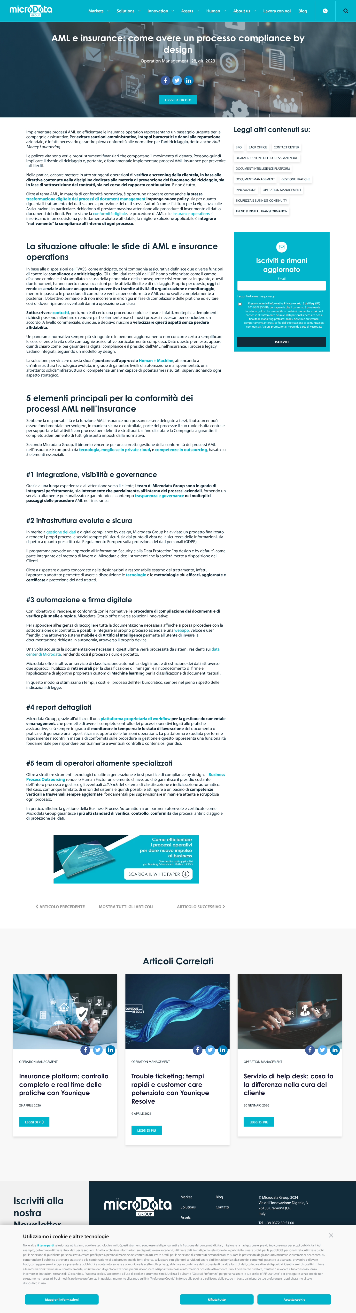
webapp (181, 630)
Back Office (257, 147)
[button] (331, 1235)
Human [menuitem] (213, 11)
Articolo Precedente (62, 906)
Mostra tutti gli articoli (126, 906)
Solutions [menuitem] (125, 11)
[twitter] (177, 80)
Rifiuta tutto (217, 1299)
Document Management (255, 179)
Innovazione (246, 190)
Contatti (222, 1207)
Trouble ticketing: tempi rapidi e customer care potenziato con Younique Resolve (170, 1088)
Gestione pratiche (295, 179)
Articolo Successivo (199, 906)
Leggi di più (34, 1122)
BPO (239, 147)
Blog (219, 1197)
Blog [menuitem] (303, 11)
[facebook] (165, 80)
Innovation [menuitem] (157, 11)
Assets (186, 1217)
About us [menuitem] (241, 11)
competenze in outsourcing (181, 449)
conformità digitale (110, 213)
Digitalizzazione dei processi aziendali (267, 158)
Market (186, 1197)
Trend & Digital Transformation (261, 211)
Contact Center (286, 147)
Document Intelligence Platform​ (263, 168)
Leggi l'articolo (178, 100)
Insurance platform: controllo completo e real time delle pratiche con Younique (63, 1084)
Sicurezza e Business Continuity (261, 200)
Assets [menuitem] (187, 11)
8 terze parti (45, 1245)
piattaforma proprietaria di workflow (136, 718)
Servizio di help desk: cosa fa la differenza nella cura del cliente (288, 1084)
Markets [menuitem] (96, 11)
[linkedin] (188, 80)
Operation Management (164, 61)
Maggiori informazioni (62, 1299)
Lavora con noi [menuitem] (277, 11)
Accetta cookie (294, 1299)
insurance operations (191, 213)
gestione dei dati (61, 532)
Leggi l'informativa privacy (256, 296)
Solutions (188, 1207)
